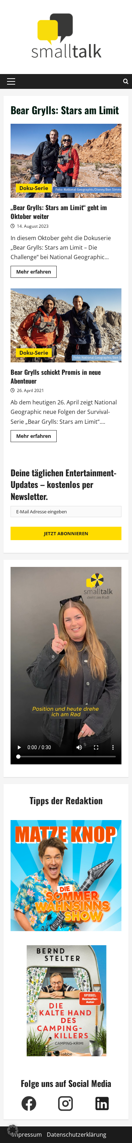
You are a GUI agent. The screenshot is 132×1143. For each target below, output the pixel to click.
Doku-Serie (33, 187)
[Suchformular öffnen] (125, 81)
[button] (11, 81)
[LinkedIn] (102, 1103)
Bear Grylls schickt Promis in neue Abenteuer (66, 325)
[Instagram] (65, 1103)
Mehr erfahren (36, 273)
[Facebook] (29, 1103)
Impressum (27, 1134)
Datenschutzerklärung (76, 1134)
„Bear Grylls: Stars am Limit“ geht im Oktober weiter (66, 161)
